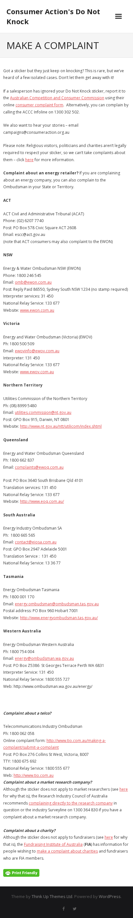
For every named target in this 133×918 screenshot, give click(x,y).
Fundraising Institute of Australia (53, 844)
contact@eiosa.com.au (35, 542)
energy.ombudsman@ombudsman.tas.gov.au (57, 604)
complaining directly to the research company (71, 803)
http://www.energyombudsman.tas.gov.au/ (59, 617)
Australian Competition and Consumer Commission (57, 98)
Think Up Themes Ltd (52, 896)
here (29, 159)
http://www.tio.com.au (34, 775)
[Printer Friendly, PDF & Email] (21, 872)
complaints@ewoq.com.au (39, 467)
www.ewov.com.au (37, 372)
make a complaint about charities (67, 851)
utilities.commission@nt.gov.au (43, 412)
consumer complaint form (39, 105)
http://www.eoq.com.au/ (42, 501)
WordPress (110, 896)
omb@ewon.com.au (33, 282)
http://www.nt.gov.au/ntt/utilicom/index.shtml (61, 426)
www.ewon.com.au (37, 310)
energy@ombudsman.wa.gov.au (44, 658)
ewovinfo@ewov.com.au (37, 351)
